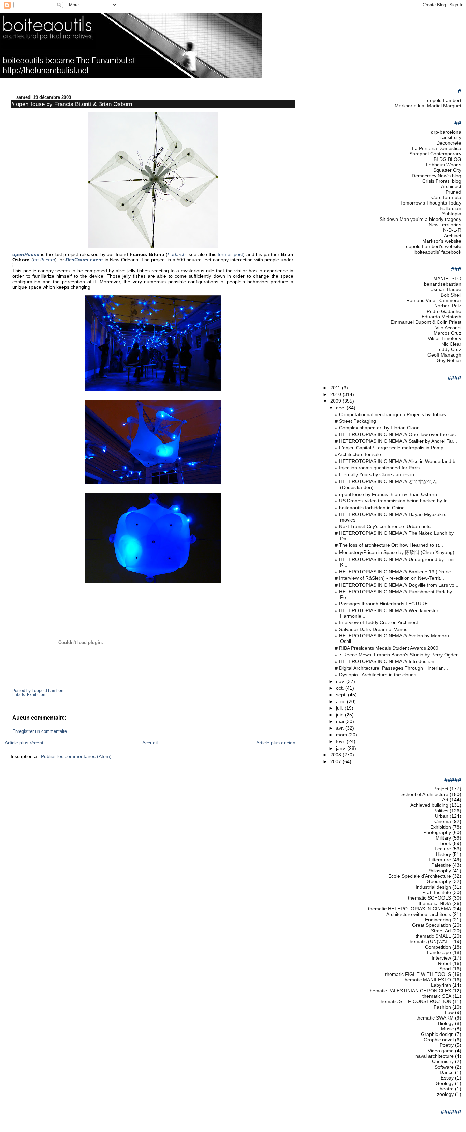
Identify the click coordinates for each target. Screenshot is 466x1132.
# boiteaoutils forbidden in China (370, 507)
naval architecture (434, 1056)
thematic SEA (436, 996)
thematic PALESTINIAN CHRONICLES (409, 990)
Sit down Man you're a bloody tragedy (420, 219)
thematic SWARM (435, 1018)
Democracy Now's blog (436, 175)
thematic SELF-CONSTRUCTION (415, 1001)
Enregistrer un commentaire (39, 731)
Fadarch (177, 254)
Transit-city (449, 137)
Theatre (445, 1088)
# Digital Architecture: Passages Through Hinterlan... (391, 668)
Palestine (441, 865)
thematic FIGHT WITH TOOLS (418, 974)
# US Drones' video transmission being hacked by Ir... (392, 500)
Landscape (439, 952)
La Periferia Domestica (436, 148)
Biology (446, 1023)
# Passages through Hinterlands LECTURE (381, 603)
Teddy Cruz (449, 349)
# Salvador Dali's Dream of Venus (371, 629)
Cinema (442, 821)
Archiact (452, 235)
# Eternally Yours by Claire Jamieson (374, 474)
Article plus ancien (275, 742)
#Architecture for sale (358, 454)
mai (340, 721)
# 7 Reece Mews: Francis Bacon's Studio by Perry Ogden (397, 655)
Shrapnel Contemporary (435, 153)
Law (449, 1012)
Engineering (438, 919)
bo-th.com (44, 259)
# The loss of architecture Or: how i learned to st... (389, 545)
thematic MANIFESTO (427, 979)
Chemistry (443, 1061)
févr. (341, 741)
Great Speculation (431, 925)
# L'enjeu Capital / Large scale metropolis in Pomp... (391, 447)
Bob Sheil (451, 295)
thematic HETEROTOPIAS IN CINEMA (409, 908)
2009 (336, 401)
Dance (447, 1072)
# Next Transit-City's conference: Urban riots (383, 526)
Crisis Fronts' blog (441, 181)
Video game (441, 1050)
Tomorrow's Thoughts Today (430, 203)
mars (342, 734)
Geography (439, 881)
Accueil (150, 742)
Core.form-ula (446, 197)
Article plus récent (24, 742)
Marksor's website (441, 241)
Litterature (440, 859)
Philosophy (439, 870)
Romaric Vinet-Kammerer (433, 300)
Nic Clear (451, 344)
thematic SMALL (433, 936)
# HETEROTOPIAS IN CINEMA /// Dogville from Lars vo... (396, 585)
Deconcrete (448, 143)
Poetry (447, 1045)
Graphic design (437, 1034)
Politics (440, 810)
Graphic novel (439, 1039)
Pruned (453, 192)
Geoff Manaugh (444, 355)
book (445, 843)
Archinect (451, 186)
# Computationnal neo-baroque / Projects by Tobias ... (393, 414)
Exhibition (36, 695)
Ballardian (450, 208)
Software (444, 1067)
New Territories (445, 224)
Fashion (442, 1007)
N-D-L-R (452, 230)
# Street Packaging (355, 421)
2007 (336, 761)
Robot (444, 963)
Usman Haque (445, 289)
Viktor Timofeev (444, 338)
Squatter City (447, 170)
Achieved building (429, 805)
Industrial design (433, 887)
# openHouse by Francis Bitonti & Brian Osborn (71, 104)
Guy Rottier (449, 360)
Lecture (443, 848)
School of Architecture (424, 794)
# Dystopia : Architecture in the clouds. (376, 674)
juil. (340, 708)
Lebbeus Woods (443, 164)
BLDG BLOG (447, 159)
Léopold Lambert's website (432, 246)
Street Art (441, 930)
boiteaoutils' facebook (437, 252)
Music (447, 1028)
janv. (341, 748)
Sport (445, 968)
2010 (336, 394)
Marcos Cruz (447, 333)
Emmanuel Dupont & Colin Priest (426, 322)
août (341, 701)
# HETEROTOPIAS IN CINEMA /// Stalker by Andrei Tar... (396, 441)
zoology (445, 1094)
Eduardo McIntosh (441, 316)
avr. (340, 728)
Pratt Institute (436, 892)
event (84, 259)
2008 (336, 754)
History (443, 854)
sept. (342, 694)
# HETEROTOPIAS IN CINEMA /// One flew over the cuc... (397, 434)
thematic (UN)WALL (429, 941)
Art (445, 799)
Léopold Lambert (442, 100)
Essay (447, 1078)
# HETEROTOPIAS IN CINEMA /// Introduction (384, 661)
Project (440, 788)
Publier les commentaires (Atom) (76, 756)
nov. (341, 681)
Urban (441, 816)
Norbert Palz (447, 305)
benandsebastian (442, 284)
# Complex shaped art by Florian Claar (377, 428)
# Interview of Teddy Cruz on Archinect (376, 622)
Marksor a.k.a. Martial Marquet (428, 105)
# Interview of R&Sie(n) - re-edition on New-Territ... (389, 578)
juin (340, 715)
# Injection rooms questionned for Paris (377, 467)
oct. (340, 688)
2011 (336, 387)
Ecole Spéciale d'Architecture (419, 876)
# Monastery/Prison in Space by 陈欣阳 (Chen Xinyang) (394, 552)
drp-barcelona (446, 132)
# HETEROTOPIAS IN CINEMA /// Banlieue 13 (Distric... (395, 571)
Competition (438, 947)
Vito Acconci (448, 327)
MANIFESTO (447, 278)
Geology (445, 1083)
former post (230, 254)
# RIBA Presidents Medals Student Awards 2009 (386, 648)
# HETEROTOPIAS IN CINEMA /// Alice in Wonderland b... (397, 461)
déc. (341, 407)
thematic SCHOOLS (429, 898)
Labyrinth (441, 985)
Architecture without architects (418, 914)
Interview (441, 958)
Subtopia (451, 213)
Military (443, 838)
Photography (437, 832)
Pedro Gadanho (444, 311)
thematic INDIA (435, 903)
